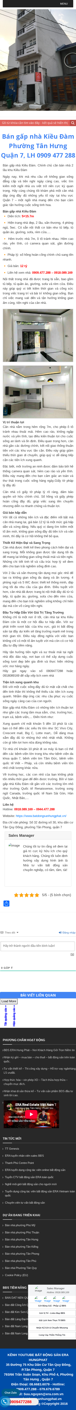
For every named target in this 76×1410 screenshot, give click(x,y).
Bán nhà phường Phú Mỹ (20, 1225)
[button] (64, 3)
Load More (8, 1001)
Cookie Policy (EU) (16, 1275)
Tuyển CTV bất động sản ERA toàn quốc (29, 1177)
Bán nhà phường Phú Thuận (22, 1232)
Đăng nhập (68, 932)
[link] (38, 361)
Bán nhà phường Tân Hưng (21, 1239)
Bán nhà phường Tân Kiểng (21, 1246)
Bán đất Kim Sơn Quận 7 (20, 1311)
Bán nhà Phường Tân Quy (21, 1267)
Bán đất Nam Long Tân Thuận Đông (26, 1333)
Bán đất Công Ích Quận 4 (20, 1304)
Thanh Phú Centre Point (19, 1162)
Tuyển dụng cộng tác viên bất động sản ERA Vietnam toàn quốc (40, 1193)
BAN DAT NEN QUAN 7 (19, 1297)
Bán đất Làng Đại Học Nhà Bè (23, 1319)
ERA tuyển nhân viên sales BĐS (24, 1155)
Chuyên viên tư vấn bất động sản (25, 1202)
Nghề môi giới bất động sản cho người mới (31, 1184)
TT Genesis (12, 1148)
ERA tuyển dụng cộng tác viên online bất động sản (35, 1169)
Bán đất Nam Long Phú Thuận (23, 1326)
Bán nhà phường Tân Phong (22, 1253)
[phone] (4, 1402)
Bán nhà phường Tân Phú (20, 1260)
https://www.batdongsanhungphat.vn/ (41, 816)
